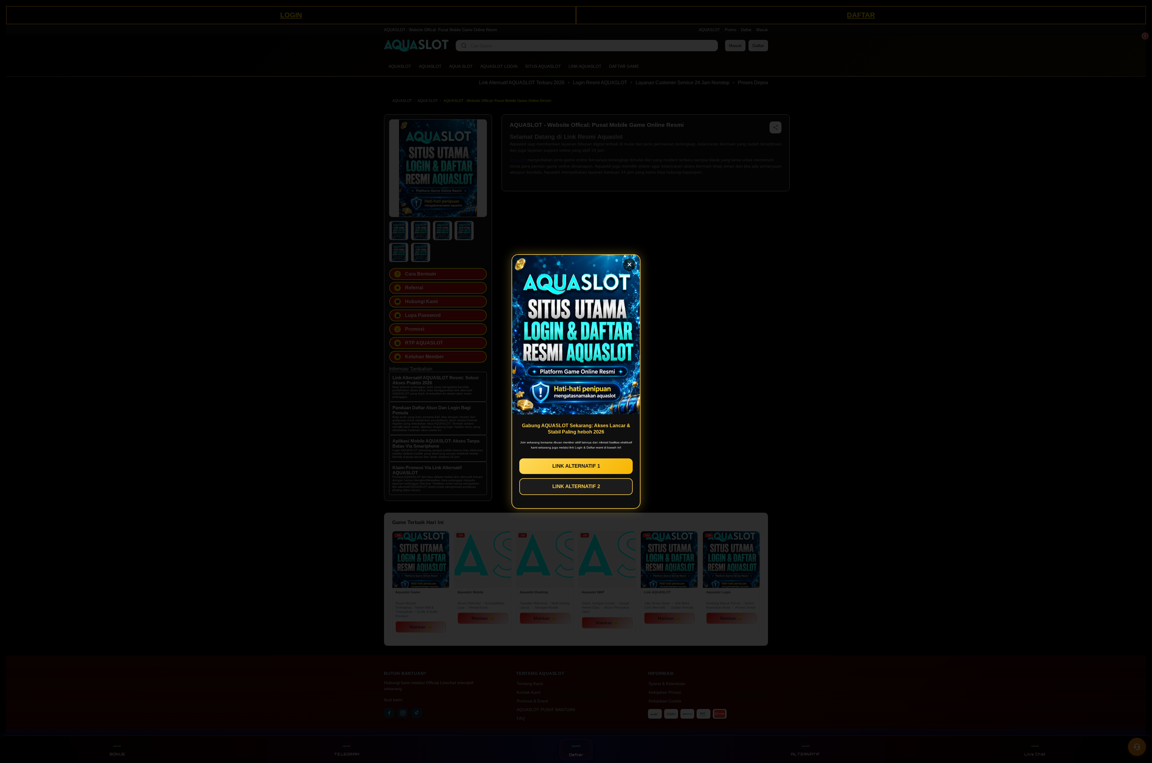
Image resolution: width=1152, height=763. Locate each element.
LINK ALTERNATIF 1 (576, 466)
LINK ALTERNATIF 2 (576, 486)
